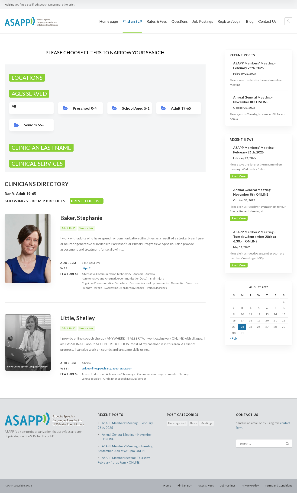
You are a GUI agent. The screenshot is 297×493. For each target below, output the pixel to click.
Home (167, 485)
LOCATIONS (27, 77)
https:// (86, 268)
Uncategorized (177, 423)
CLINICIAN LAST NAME (41, 147)
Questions (179, 21)
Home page (108, 21)
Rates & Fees (157, 21)
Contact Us (267, 21)
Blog (250, 21)
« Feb (233, 338)
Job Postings (202, 21)
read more (239, 176)
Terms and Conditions (278, 485)
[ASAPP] (31, 21)
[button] (288, 21)
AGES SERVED (29, 93)
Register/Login (229, 21)
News (193, 423)
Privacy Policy (250, 485)
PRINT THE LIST (86, 201)
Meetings (206, 423)
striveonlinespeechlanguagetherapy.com (107, 368)
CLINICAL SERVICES (37, 163)
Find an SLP (132, 21)
